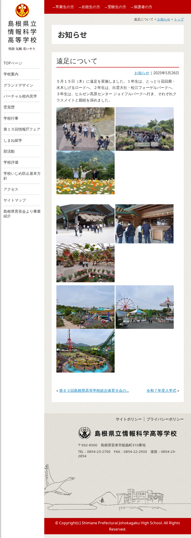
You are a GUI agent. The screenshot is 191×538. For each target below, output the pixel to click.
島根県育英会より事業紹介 (22, 214)
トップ (179, 19)
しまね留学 (12, 140)
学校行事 (10, 118)
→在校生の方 (89, 6)
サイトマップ (14, 200)
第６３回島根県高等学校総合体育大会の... (94, 390)
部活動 (9, 151)
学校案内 (10, 74)
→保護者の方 (141, 6)
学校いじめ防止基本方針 (22, 176)
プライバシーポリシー (165, 419)
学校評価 (10, 162)
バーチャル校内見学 (20, 96)
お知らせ (163, 19)
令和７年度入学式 (161, 390)
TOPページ (12, 63)
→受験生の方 (115, 6)
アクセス (10, 189)
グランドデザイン (18, 85)
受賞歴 (9, 107)
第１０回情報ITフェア (21, 129)
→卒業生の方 (63, 6)
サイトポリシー (129, 419)
